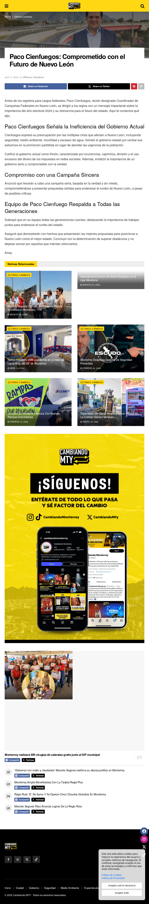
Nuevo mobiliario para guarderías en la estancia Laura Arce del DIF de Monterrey (36, 361)
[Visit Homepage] (74, 6)
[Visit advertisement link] (74, 538)
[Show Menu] (6, 6)
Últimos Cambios (23, 16)
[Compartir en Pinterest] (134, 86)
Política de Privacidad (113, 878)
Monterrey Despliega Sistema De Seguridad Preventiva (106, 361)
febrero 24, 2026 (91, 368)
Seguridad (49, 888)
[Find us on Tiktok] (36, 859)
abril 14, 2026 (16, 368)
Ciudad (20, 888)
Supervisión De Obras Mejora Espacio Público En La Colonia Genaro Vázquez (109, 415)
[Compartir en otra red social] (141, 86)
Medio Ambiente (70, 888)
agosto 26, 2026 (18, 314)
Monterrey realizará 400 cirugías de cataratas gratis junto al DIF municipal (52, 754)
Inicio (8, 888)
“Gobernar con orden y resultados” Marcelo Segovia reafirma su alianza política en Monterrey (69, 770)
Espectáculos (92, 888)
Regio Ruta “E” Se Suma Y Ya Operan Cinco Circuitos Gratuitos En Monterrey (60, 794)
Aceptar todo (122, 892)
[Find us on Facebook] (8, 859)
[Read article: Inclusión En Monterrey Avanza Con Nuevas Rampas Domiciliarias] (38, 402)
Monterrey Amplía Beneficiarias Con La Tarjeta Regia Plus (48, 782)
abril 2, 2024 (11, 77)
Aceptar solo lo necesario (122, 885)
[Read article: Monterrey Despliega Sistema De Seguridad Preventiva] (110, 348)
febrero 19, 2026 (18, 421)
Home (8, 16)
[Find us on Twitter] (27, 859)
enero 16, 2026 (90, 421)
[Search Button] (142, 6)
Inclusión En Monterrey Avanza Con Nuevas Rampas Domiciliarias (34, 415)
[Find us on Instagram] (17, 859)
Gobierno (34, 888)
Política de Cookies (112, 875)
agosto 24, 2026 (91, 284)
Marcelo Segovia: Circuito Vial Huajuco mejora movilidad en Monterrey (35, 308)
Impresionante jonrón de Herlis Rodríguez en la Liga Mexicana (108, 278)
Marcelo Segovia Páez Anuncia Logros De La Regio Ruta (48, 806)
